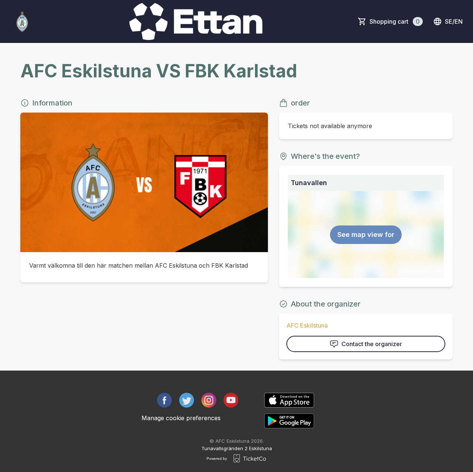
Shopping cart (395, 21)
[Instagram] (208, 400)
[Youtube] (231, 400)
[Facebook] (164, 400)
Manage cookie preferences (181, 418)
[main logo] (22, 21)
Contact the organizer (371, 344)
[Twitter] (186, 400)
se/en (454, 21)
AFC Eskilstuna (307, 325)
